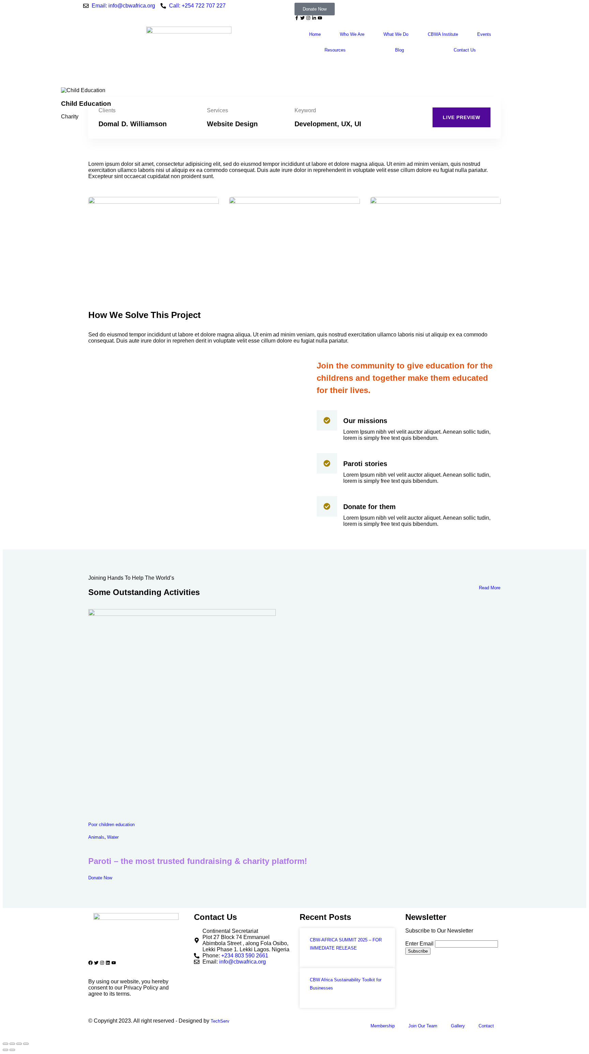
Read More (489, 587)
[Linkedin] (108, 963)
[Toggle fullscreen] (12, 1044)
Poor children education (111, 824)
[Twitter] (302, 18)
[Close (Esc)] (26, 1044)
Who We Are (352, 34)
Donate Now (100, 877)
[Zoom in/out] (5, 1044)
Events (484, 34)
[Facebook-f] (296, 18)
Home (315, 34)
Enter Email (419, 944)
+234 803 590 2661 (244, 955)
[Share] (19, 1044)
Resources (335, 50)
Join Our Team (422, 1025)
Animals (96, 837)
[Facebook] (90, 963)
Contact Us (465, 50)
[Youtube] (320, 18)
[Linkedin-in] (314, 18)
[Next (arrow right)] (12, 1050)
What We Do (395, 34)
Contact (486, 1025)
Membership (383, 1025)
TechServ (220, 1021)
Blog (399, 50)
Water (113, 837)
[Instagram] (308, 18)
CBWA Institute (443, 34)
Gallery (458, 1025)
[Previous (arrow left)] (5, 1050)
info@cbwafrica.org (242, 962)
